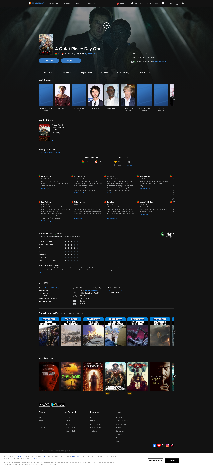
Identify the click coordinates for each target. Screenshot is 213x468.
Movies (41, 421)
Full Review (45, 188)
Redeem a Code (70, 431)
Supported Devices (122, 421)
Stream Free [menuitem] (53, 3)
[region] (106, 460)
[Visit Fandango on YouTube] (159, 445)
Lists (91, 417)
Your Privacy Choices (155, 461)
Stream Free (43, 428)
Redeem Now (115, 293)
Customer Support (122, 424)
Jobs (117, 441)
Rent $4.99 (49, 61)
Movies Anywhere (96, 428)
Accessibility (120, 438)
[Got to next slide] (174, 98)
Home (41, 417)
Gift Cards (93, 431)
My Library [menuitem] (92, 3)
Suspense (59, 288)
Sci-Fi (52, 288)
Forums (118, 428)
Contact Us (120, 431)
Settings (67, 424)
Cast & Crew (47, 73)
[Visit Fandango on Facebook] (155, 445)
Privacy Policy (75, 456)
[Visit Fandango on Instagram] (168, 445)
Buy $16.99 (71, 61)
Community (117, 165)
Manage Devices (70, 428)
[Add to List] (53, 140)
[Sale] (115, 376)
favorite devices (158, 62)
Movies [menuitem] (76, 3)
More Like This (144, 73)
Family (92, 421)
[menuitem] (152, 3)
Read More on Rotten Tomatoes (49, 152)
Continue (172, 461)
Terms (44, 456)
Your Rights (33, 458)
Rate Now (129, 165)
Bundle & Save (66, 73)
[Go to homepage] (36, 3)
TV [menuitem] (84, 3)
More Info (104, 73)
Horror (47, 288)
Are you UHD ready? (92, 290)
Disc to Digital (95, 424)
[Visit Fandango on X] (163, 445)
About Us (119, 417)
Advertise (119, 434)
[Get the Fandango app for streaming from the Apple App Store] (45, 404)
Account (67, 421)
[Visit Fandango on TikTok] (172, 445)
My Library (68, 417)
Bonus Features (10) (124, 73)
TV (40, 424)
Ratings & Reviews (86, 73)
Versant (19, 456)
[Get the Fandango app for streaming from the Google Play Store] (58, 404)
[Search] (183, 3)
